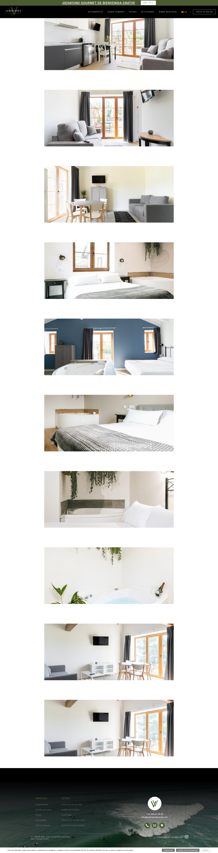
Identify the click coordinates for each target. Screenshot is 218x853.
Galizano (55, 161)
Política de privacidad (71, 804)
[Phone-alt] (147, 825)
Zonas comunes (116, 12)
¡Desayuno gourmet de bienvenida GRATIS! (98, 3)
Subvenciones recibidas (73, 825)
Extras (133, 12)
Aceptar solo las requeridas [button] (188, 850)
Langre (53, 84)
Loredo (52, 694)
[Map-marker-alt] (162, 825)
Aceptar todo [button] (168, 850)
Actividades (147, 12)
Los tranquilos (61, 389)
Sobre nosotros (168, 12)
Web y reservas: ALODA (40, 839)
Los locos (55, 542)
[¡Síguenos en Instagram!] (186, 837)
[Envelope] (154, 825)
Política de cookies (70, 810)
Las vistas (56, 313)
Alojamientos (95, 12)
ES (185, 12)
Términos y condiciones (73, 820)
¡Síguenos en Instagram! (169, 837)
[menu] (186, 12)
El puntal (55, 237)
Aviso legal (66, 815)
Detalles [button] (205, 850)
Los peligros (59, 466)
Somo (51, 618)
